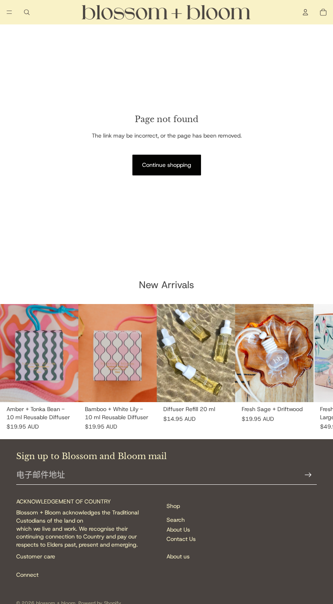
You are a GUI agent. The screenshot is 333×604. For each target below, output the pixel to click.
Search (175, 520)
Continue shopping (166, 165)
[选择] (65, 390)
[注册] (308, 475)
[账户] (305, 12)
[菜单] (9, 12)
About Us (178, 529)
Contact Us (181, 539)
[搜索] (27, 12)
